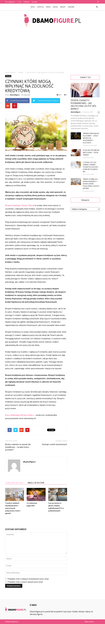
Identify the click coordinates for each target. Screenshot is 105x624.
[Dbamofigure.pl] (52, 20)
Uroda (55, 7)
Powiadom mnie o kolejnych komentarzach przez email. (28, 579)
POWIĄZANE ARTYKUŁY (15, 483)
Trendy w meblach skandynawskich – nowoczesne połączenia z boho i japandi (12, 508)
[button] (97, 7)
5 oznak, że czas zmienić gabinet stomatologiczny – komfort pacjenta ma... (91, 167)
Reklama (26, 2)
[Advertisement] (52, 50)
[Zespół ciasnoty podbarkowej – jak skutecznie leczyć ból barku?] (85, 90)
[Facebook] (98, 2)
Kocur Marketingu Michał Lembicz (19, 415)
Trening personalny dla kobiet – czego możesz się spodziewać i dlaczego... (91, 138)
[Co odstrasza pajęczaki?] (36, 494)
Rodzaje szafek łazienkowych (54, 444)
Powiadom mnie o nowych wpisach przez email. (25, 582)
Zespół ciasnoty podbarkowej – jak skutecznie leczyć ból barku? (83, 104)
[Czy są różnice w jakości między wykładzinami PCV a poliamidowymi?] (57, 494)
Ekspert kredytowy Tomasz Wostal (20, 205)
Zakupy (63, 7)
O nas (19, 2)
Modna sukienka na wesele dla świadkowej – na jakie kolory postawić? (18, 447)
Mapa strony (89, 622)
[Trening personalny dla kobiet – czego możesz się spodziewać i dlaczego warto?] (76, 135)
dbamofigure (14, 95)
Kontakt (34, 2)
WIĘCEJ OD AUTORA (36, 483)
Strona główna (10, 2)
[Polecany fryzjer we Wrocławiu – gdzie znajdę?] (76, 152)
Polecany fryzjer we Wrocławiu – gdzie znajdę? (91, 152)
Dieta (33, 7)
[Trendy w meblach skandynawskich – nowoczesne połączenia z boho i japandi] (14, 494)
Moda (48, 7)
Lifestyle (40, 7)
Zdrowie (71, 7)
